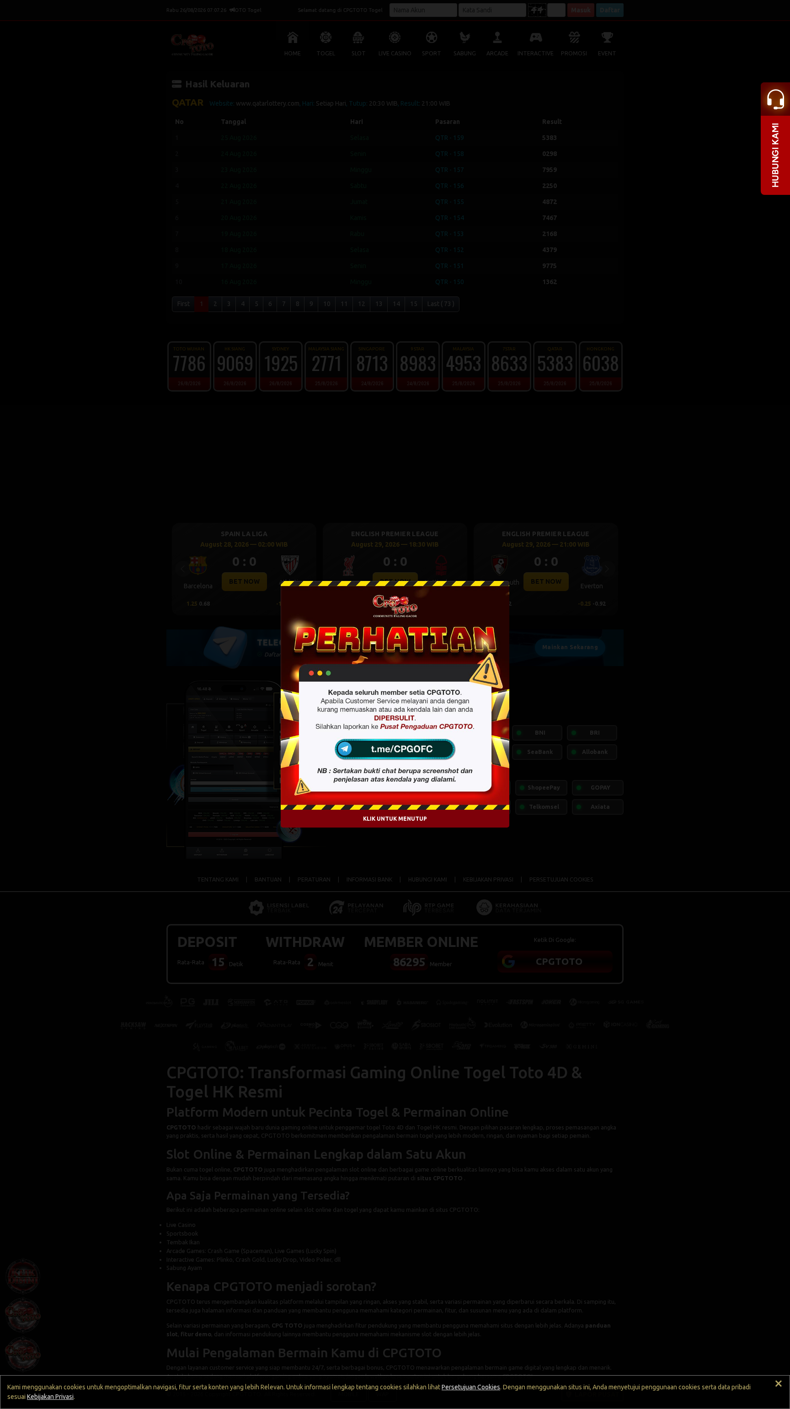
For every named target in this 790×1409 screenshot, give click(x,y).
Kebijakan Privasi (50, 1396)
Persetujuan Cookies (471, 1387)
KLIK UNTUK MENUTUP (395, 819)
